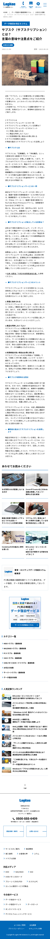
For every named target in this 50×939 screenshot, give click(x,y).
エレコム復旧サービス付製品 (16, 886)
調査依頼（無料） (31, 7)
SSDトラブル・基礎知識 (13, 658)
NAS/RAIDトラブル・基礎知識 (15, 648)
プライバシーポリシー (16, 928)
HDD (7, 872)
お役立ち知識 (8, 45)
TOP (25, 788)
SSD (31, 872)
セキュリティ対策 (35, 928)
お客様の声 (23, 853)
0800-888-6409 (26, 818)
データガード (33, 904)
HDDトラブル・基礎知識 (13, 643)
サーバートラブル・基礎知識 (14, 672)
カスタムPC (33, 881)
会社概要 (33, 925)
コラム (36, 853)
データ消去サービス (13, 899)
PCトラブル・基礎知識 (12, 653)
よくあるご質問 (19, 925)
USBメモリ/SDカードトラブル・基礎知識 (19, 663)
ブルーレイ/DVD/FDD (13, 881)
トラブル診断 (10, 858)
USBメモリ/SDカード (13, 876)
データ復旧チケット (13, 904)
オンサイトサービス (13, 909)
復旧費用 (29, 849)
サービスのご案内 (12, 849)
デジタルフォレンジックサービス (18, 914)
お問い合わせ (38, 7)
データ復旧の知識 (10, 677)
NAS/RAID (19, 872)
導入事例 (8, 853)
